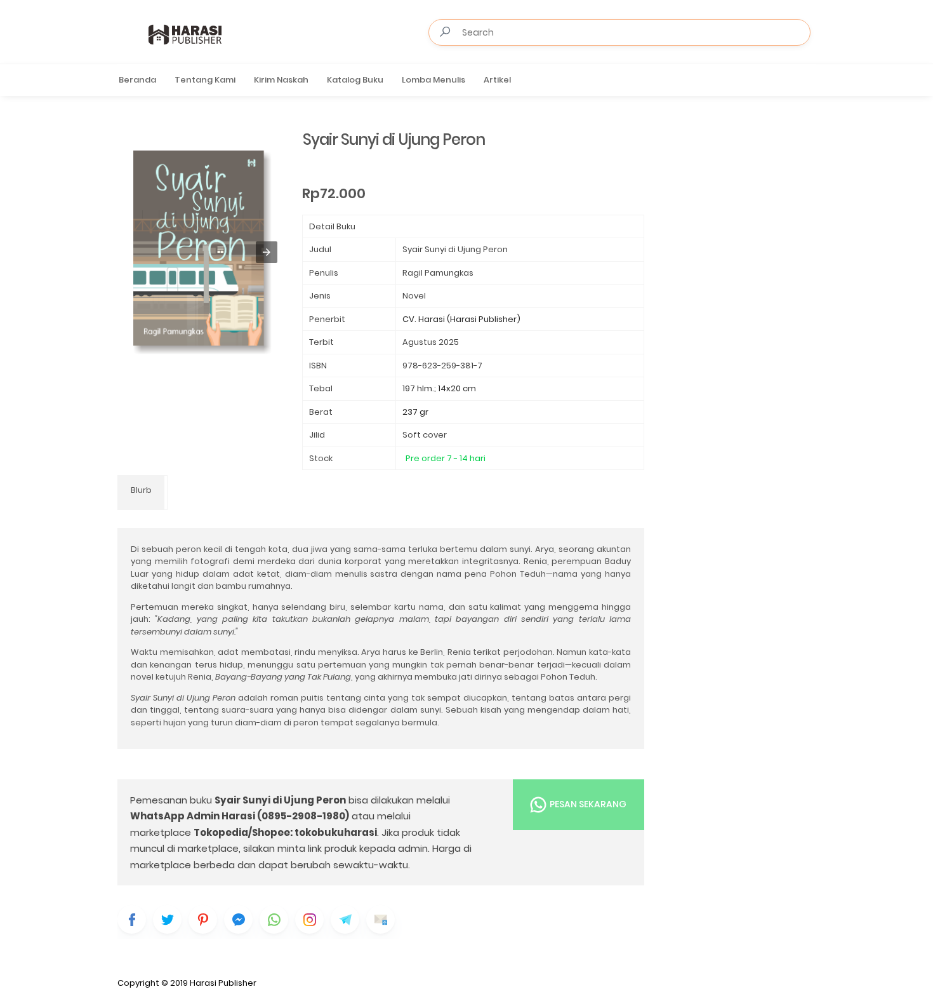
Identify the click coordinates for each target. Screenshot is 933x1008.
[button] (266, 252)
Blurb (141, 490)
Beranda (137, 80)
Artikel (497, 80)
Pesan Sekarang (587, 803)
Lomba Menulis (433, 80)
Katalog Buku (355, 80)
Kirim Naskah (281, 80)
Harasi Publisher (223, 983)
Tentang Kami (205, 80)
